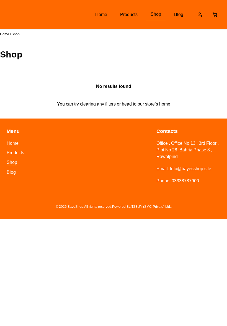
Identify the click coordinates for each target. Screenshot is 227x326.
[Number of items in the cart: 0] (214, 14)
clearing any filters (98, 104)
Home (4, 34)
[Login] (199, 14)
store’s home (157, 104)
